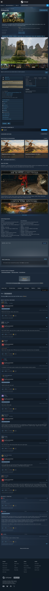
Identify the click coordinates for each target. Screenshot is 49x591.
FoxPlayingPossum (8, 375)
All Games (3, 8)
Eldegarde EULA (5, 87)
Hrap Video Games (8, 455)
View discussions (5, 117)
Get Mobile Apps (38, 565)
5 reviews (5, 360)
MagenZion (6, 414)
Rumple (5, 436)
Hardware (16, 567)
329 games (6, 416)
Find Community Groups (6, 119)
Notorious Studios (21, 32)
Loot (23, 36)
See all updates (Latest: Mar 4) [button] (9, 159)
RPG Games (7, 8)
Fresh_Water (6, 322)
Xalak (5, 359)
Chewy (5, 302)
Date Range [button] (26, 288)
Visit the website (5, 99)
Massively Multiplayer (15, 92)
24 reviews (6, 437)
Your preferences (22, 272)
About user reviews (15, 272)
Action (6, 92)
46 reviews (6, 456)
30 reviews (11, 416)
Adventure (9, 92)
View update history (6, 113)
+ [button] (44, 36)
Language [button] (19, 288)
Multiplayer (15, 36)
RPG (42, 36)
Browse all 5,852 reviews (24, 548)
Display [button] (39, 288)
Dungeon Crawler (28, 36)
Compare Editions (44, 133)
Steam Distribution (6, 569)
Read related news (5, 115)
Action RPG (39, 36)
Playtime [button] (33, 288)
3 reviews (5, 341)
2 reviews (5, 477)
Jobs (15, 565)
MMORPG (10, 36)
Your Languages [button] (7, 293)
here (23, 262)
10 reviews (6, 323)
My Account (37, 569)
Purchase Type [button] (12, 288)
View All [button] (45, 138)
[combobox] (34, 5)
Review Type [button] (4, 288)
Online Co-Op (20, 36)
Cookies (25, 569)
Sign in (2, 71)
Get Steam (37, 563)
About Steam (5, 563)
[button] (2, 5)
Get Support (37, 567)
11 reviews (11, 303)
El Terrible (6, 475)
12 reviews (6, 396)
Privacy (25, 563)
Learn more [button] (44, 129)
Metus (5, 395)
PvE (35, 36)
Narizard (6, 340)
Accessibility (26, 565)
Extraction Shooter (5, 36)
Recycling (16, 569)
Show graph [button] (44, 290)
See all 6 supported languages (31, 85)
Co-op (33, 36)
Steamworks (5, 567)
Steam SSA (5, 565)
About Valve (16, 563)
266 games (6, 303)
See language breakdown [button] (5, 272)
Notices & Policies (27, 567)
